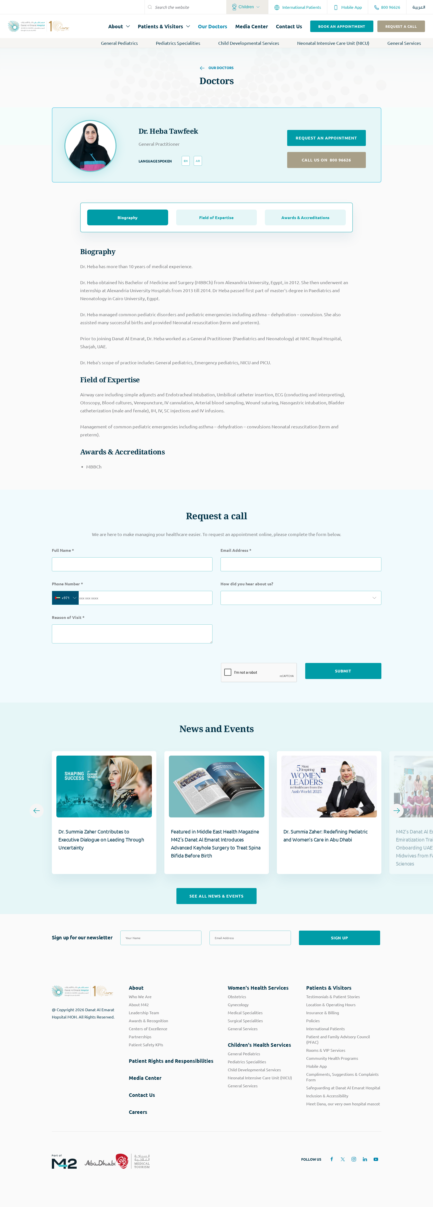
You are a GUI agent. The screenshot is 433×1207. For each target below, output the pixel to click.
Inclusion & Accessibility (327, 1095)
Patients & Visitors (160, 26)
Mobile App (351, 7)
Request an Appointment (326, 137)
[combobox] (65, 598)
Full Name (63, 550)
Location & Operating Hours (331, 1004)
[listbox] (301, 598)
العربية (418, 7)
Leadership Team (144, 1012)
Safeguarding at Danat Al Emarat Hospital (343, 1087)
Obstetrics (237, 996)
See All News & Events (216, 896)
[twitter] (342, 1159)
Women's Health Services (258, 987)
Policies (313, 1020)
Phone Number (67, 583)
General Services (404, 43)
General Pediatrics (119, 43)
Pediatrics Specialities (178, 43)
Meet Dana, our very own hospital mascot (343, 1103)
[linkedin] (364, 1159)
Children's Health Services (259, 1045)
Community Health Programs (332, 1058)
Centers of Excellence (148, 1028)
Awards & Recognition (148, 1020)
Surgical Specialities (245, 1020)
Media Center (251, 26)
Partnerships (140, 1036)
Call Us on (326, 159)
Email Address (236, 550)
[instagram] (353, 1159)
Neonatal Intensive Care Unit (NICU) (333, 43)
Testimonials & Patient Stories (333, 996)
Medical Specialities (245, 1012)
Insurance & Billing (322, 1012)
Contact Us (289, 26)
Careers (138, 1112)
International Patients (301, 7)
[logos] (60, 1161)
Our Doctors (212, 26)
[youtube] (375, 1159)
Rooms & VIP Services (325, 1050)
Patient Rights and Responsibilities (171, 1061)
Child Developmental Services (248, 43)
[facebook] (331, 1159)
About (115, 26)
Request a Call (401, 26)
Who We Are (140, 996)
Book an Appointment (341, 26)
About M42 (139, 1004)
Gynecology (238, 1004)
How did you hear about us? (247, 583)
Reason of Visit (68, 617)
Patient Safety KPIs (146, 1044)
